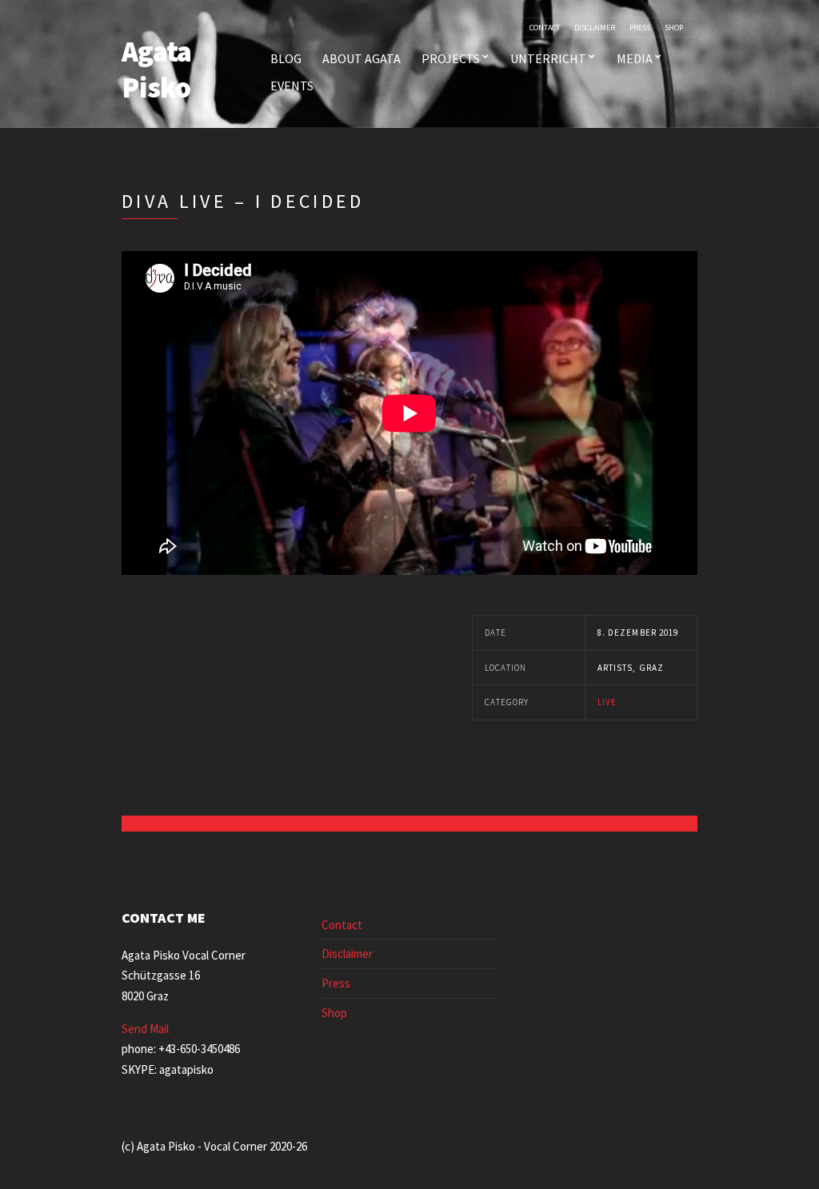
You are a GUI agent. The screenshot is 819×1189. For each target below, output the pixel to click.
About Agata (361, 58)
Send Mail (145, 1028)
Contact (544, 28)
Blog (286, 58)
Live (607, 702)
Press (639, 28)
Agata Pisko (156, 70)
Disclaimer (594, 28)
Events (292, 86)
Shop (674, 28)
